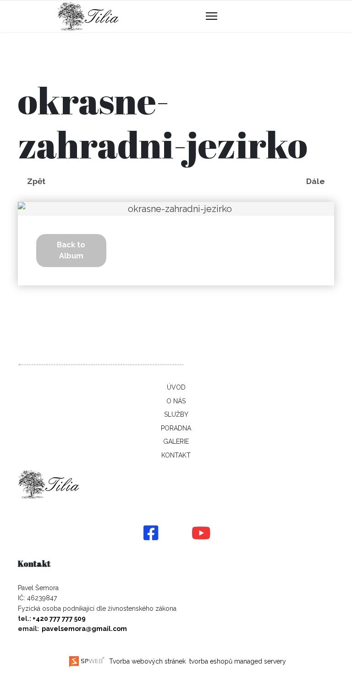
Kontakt (176, 455)
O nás (176, 401)
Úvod (176, 387)
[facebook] (151, 533)
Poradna (176, 428)
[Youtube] (201, 533)
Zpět (36, 181)
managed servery (260, 661)
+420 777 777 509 (59, 618)
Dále (315, 181)
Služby (176, 414)
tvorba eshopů (209, 661)
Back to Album (71, 250)
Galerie (176, 441)
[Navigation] (211, 16)
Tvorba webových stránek (146, 661)
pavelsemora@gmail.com (84, 628)
